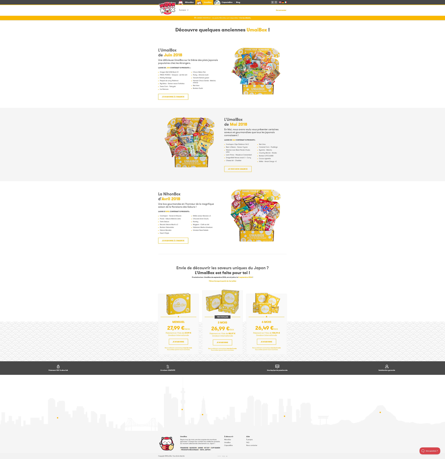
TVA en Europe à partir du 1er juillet (222, 281)
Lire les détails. (245, 18)
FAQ (247, 442)
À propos (182, 10)
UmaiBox (208, 2)
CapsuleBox (227, 2)
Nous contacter (251, 445)
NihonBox (189, 2)
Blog (238, 2)
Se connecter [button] (281, 10)
